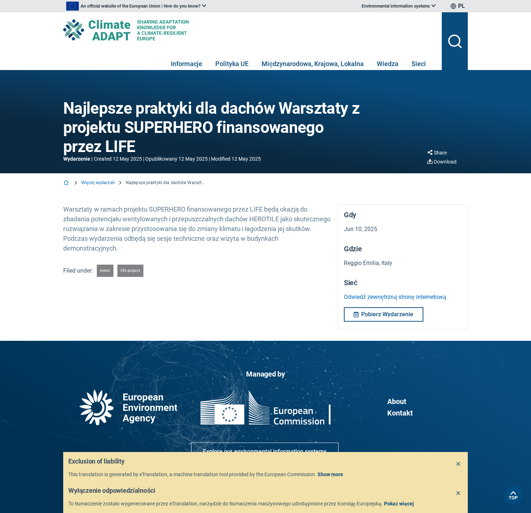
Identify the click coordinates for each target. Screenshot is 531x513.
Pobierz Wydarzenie (387, 314)
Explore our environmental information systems (265, 451)
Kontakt (400, 413)
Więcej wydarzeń (98, 182)
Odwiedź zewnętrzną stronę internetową (395, 297)
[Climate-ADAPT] (249, 29)
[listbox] (136, 6)
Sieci (418, 64)
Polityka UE (232, 64)
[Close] (458, 464)
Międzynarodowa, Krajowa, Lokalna (313, 64)
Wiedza (387, 64)
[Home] (66, 183)
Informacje (186, 64)
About (396, 401)
